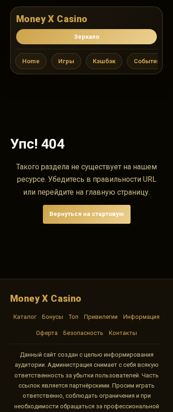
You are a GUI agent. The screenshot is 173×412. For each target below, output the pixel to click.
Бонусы (52, 316)
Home (31, 61)
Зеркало (86, 36)
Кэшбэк (104, 61)
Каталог (24, 316)
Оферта (47, 332)
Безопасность (83, 332)
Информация (141, 316)
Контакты (123, 332)
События (147, 61)
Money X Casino (52, 18)
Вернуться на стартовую (86, 213)
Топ (73, 316)
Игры (66, 61)
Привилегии (101, 316)
